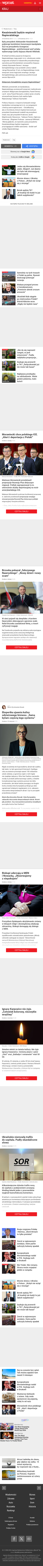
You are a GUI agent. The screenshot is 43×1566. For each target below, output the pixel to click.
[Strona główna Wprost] (8, 3)
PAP (19, 476)
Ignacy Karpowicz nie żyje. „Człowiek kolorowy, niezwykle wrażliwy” (19, 1012)
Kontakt (32, 1518)
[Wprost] (2, 29)
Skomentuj (10, 146)
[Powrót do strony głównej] (4, 1488)
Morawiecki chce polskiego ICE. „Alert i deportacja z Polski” (20, 436)
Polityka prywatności (32, 1525)
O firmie (10, 1518)
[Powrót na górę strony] (39, 1488)
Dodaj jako (20, 157)
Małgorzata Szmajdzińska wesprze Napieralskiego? (21, 82)
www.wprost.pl (27, 1560)
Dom (32, 1502)
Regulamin (11, 1525)
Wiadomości (6, 140)
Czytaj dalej (21, 511)
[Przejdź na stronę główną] (1, 3)
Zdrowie (10, 1498)
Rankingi (11, 1510)
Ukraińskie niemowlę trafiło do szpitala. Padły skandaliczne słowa (19, 1140)
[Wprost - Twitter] (21, 1539)
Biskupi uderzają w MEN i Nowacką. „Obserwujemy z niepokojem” (16, 876)
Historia (32, 1506)
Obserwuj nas (20, 152)
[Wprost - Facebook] (14, 1539)
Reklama (32, 1521)
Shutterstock (23, 615)
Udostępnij (33, 146)
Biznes (32, 1494)
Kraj (5, 9)
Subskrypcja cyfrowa (11, 1521)
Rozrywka (11, 1506)
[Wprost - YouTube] (29, 1539)
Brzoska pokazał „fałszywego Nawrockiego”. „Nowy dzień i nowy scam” (21, 573)
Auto (11, 1502)
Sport (32, 1498)
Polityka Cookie (10, 1528)
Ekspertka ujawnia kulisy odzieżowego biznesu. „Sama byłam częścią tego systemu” (18, 715)
